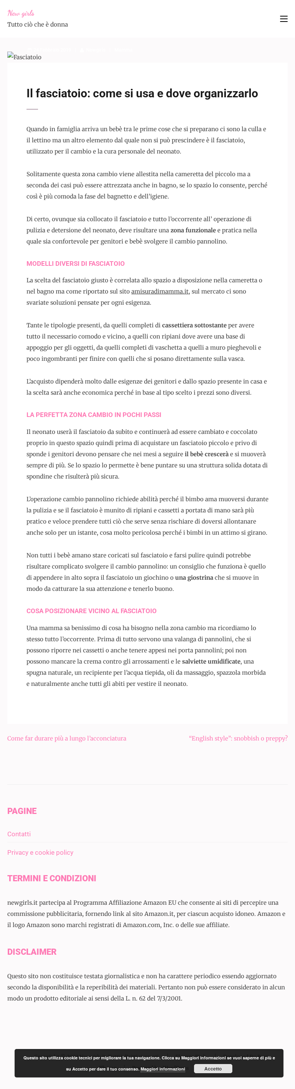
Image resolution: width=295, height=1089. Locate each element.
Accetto (213, 1068)
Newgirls (96, 50)
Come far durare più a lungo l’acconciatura (66, 738)
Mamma (123, 50)
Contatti (19, 834)
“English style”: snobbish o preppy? (238, 738)
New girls (20, 13)
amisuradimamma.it (160, 291)
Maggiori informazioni (163, 1069)
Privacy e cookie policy (40, 852)
